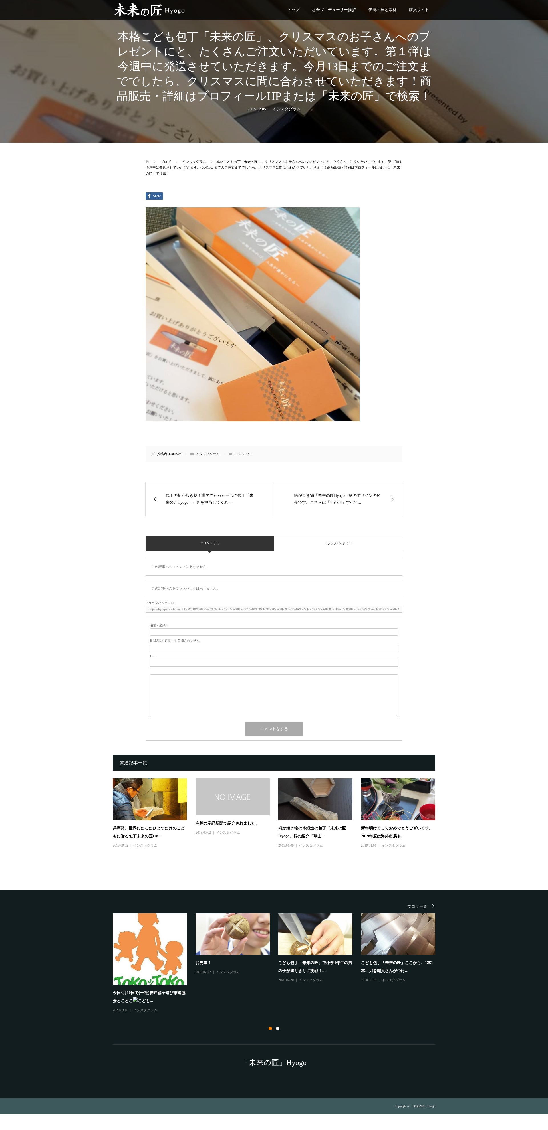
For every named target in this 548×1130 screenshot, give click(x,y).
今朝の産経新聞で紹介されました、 (227, 823)
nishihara (175, 454)
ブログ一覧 (417, 906)
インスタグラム (287, 109)
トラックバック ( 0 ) (338, 543)
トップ (293, 10)
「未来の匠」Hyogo (274, 1062)
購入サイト (419, 10)
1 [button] (270, 1028)
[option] (278, 948)
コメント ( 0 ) (209, 543)
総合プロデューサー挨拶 (334, 10)
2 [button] (277, 1028)
